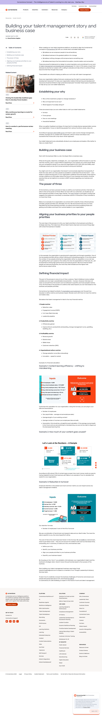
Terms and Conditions (52, 674)
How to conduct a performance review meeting (17, 123)
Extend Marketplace (44, 662)
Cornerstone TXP (52, 49)
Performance (42, 623)
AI (39, 599)
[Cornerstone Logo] (11, 10)
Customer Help (83, 6)
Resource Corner (83, 647)
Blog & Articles (83, 656)
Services (41, 656)
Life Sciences (62, 654)
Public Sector (62, 645)
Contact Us (9, 615)
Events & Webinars (84, 653)
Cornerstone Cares (84, 614)
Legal (20, 674)
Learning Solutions (44, 629)
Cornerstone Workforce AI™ (46, 596)
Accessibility (82, 632)
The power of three (13, 58)
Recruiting (42, 617)
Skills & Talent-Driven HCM (66, 601)
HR (40, 626)
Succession (42, 620)
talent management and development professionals (57, 66)
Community (92, 6)
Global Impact (83, 626)
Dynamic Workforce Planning (67, 625)
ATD (48, 473)
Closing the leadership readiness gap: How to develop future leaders (19, 75)
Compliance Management (66, 612)
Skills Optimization (44, 608)
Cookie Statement (39, 674)
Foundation (82, 611)
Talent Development (44, 611)
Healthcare (62, 651)
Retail (60, 663)
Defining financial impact (14, 66)
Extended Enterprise (44, 635)
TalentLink (42, 650)
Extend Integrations (44, 659)
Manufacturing (63, 657)
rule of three (74, 193)
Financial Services (64, 648)
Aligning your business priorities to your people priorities (19, 62)
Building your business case (15, 55)
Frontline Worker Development (67, 628)
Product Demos (83, 650)
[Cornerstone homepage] (20, 593)
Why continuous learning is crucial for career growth (19, 109)
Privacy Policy (28, 674)
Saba (40, 644)
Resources (8, 18)
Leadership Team (84, 599)
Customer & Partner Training (67, 636)
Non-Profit (62, 666)
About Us (81, 608)
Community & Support (12, 618)
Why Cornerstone (84, 596)
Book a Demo (84, 10)
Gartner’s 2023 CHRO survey (56, 133)
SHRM (83, 540)
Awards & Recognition (85, 629)
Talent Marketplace (44, 614)
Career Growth (17, 18)
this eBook (71, 579)
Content (41, 638)
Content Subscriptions (45, 641)
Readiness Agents (44, 602)
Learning (41, 632)
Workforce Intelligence (45, 605)
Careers (81, 620)
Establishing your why (13, 52)
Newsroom (82, 617)
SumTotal (41, 647)
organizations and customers (71, 291)
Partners (74, 6)
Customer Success (84, 602)
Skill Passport (43, 653)
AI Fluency (62, 615)
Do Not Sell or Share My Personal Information (73, 674)
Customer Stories (84, 605)
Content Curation (64, 622)
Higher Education (64, 660)
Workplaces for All (64, 639)
